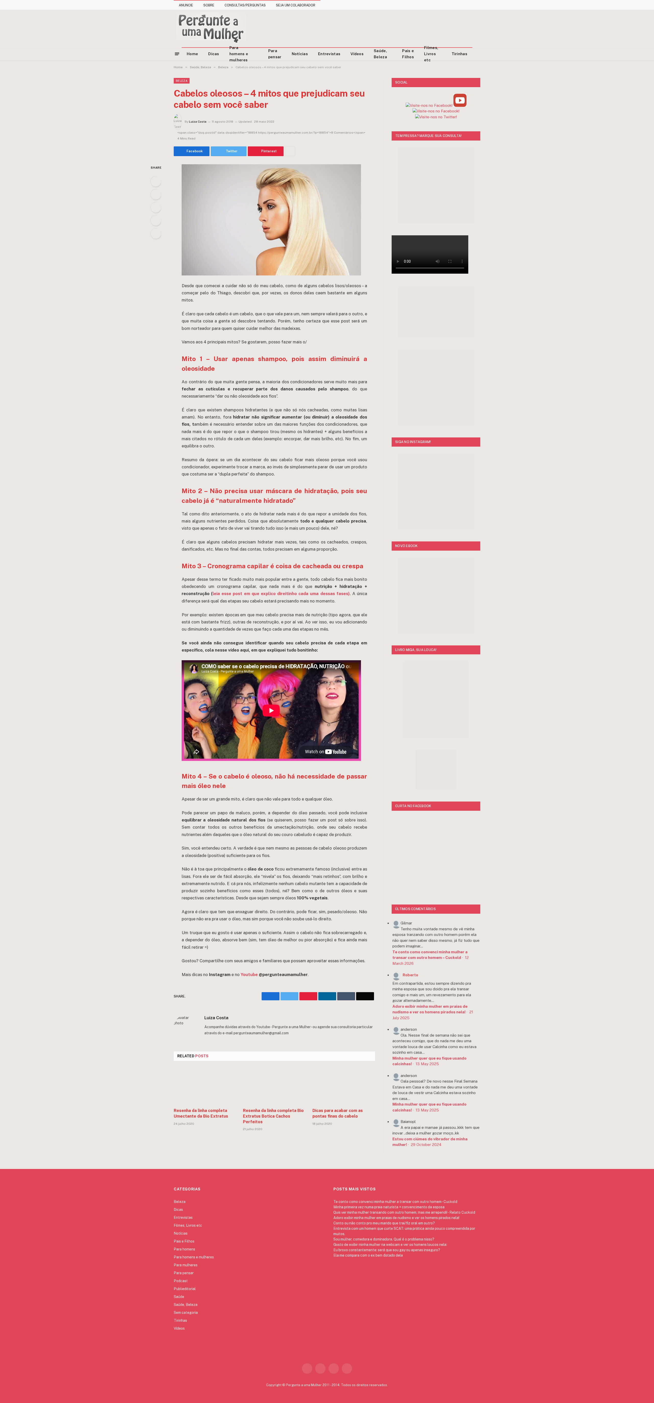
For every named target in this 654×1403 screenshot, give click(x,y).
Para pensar (275, 54)
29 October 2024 (426, 1144)
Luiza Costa (197, 121)
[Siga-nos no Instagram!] (429, 105)
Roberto (410, 975)
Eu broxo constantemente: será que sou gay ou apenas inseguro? (386, 1250)
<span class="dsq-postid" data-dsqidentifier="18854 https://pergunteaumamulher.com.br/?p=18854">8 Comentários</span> (271, 132)
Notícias (300, 54)
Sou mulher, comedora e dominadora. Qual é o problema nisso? (383, 1239)
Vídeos (357, 54)
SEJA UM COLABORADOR (295, 5)
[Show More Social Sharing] (290, 151)
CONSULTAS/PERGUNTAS (245, 5)
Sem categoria (186, 1313)
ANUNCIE (186, 5)
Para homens (184, 1249)
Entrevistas (329, 54)
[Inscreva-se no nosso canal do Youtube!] (459, 105)
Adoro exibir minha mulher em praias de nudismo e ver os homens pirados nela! (396, 1218)
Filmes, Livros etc (431, 54)
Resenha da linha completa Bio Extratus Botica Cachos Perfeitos (273, 1116)
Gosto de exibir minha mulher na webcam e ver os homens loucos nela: (390, 1245)
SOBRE (208, 5)
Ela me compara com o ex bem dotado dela (368, 1255)
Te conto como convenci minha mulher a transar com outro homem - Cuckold (395, 1202)
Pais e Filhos (408, 54)
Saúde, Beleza (380, 54)
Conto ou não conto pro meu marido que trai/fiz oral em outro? (384, 1223)
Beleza (182, 80)
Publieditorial (185, 1289)
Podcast (181, 1281)
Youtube (249, 974)
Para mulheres (185, 1265)
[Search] (478, 54)
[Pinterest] (156, 220)
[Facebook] (156, 181)
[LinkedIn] (156, 207)
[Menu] (177, 53)
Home (192, 54)
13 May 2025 (427, 1064)
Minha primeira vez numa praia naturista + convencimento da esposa (389, 1207)
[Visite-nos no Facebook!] (436, 111)
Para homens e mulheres (238, 54)
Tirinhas (459, 54)
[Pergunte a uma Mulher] (211, 28)
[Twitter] (156, 194)
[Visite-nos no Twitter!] (436, 117)
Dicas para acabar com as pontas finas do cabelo (337, 1113)
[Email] (156, 233)
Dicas (213, 54)
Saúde (179, 1297)
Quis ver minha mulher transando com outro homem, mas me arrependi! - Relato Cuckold (404, 1212)
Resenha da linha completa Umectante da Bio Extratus (201, 1113)
